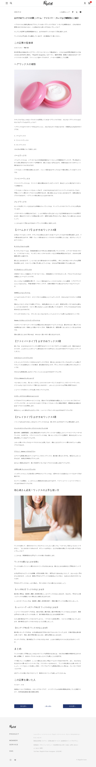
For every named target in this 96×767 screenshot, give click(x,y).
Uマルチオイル (75, 734)
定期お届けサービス (54, 741)
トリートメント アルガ (49, 734)
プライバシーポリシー (46, 745)
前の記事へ (23, 706)
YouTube (36, 751)
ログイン (44, 741)
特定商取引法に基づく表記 (61, 745)
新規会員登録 (37, 741)
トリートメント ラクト (63, 734)
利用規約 (36, 745)
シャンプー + (37, 734)
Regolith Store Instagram (47, 751)
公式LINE (59, 751)
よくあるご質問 (38, 748)
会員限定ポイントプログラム (69, 741)
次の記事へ (72, 706)
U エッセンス (37, 737)
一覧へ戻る (48, 706)
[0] (89, 3)
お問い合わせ (74, 745)
